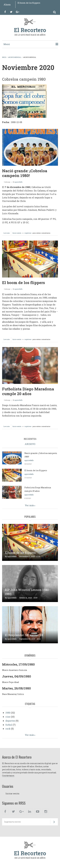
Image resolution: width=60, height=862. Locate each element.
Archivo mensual (14, 57)
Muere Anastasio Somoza (14, 670)
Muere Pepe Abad (10, 682)
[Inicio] (30, 21)
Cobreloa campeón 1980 (24, 79)
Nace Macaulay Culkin (13, 694)
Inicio (4, 57)
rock (7, 728)
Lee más (7, 233)
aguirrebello (18, 182)
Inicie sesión (17, 233)
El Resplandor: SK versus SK (24, 635)
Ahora (7, 4)
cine (7, 716)
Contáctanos (8, 775)
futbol (8, 724)
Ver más (29, 505)
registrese (27, 233)
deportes (10, 720)
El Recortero (30, 30)
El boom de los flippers (29, 3)
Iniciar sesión (12, 793)
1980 (7, 712)
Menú (6, 44)
